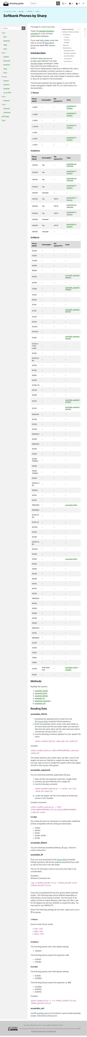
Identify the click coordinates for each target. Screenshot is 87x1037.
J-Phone (66, 37)
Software (6, 108)
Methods (66, 45)
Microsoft (6, 61)
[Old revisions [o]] (85, 32)
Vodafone (67, 40)
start (14, 11)
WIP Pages (5, 116)
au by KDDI (7, 92)
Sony (5, 49)
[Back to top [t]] (85, 37)
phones (21, 11)
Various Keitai (42, 721)
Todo (3, 120)
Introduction (66, 34)
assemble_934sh (69, 56)
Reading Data (67, 48)
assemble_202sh (69, 50)
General (6, 57)
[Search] (58, 3)
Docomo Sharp (36, 63)
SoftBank (67, 42)
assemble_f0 (68, 58)
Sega (5, 45)
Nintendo (6, 41)
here (68, 775)
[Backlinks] (85, 34)
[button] (64, 3)
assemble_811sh (41, 693)
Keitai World (49, 43)
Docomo (6, 84)
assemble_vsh (68, 61)
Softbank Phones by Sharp (70, 32)
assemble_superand (70, 53)
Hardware (6, 112)
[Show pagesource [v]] (85, 29)
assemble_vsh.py (43, 1013)
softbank (29, 11)
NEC (5, 37)
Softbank (6, 89)
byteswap (37, 912)
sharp (37, 11)
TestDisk (70, 108)
